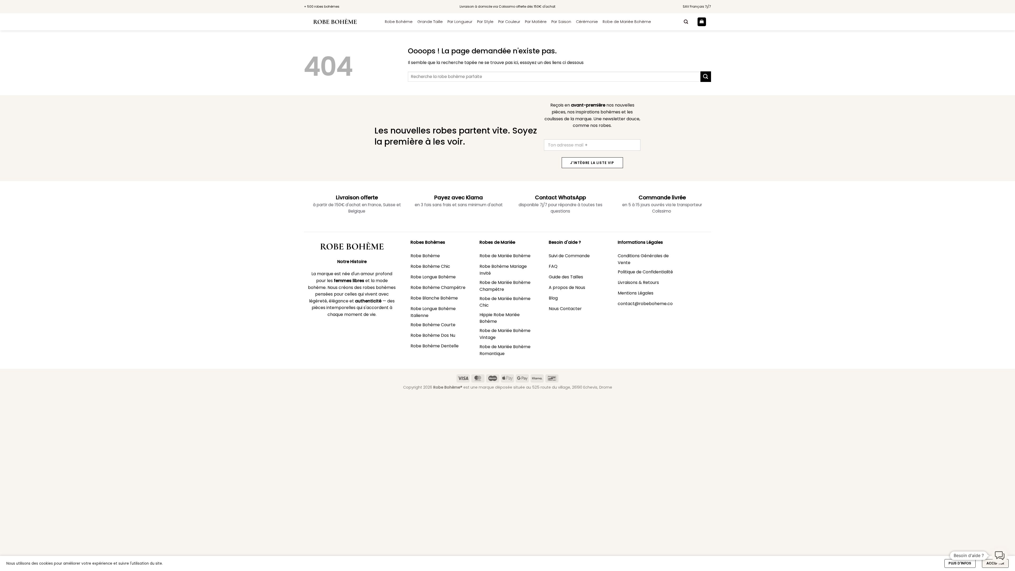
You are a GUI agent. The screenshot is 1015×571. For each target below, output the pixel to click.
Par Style (485, 21)
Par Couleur (509, 21)
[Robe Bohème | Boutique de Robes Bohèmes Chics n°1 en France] (340, 21)
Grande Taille (430, 21)
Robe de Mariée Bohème (627, 21)
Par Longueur (459, 21)
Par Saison (561, 21)
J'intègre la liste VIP (592, 162)
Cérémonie (587, 21)
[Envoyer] (705, 76)
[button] (686, 22)
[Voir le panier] (702, 21)
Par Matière (536, 21)
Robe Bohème (399, 21)
